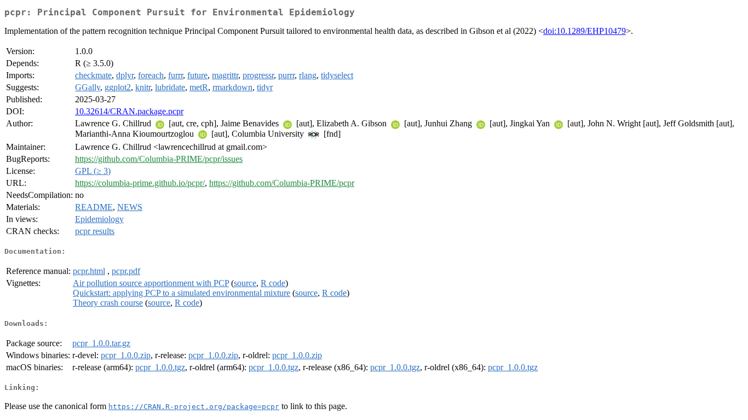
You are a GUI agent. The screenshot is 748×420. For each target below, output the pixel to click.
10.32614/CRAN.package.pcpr (129, 111)
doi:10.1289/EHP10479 (584, 31)
